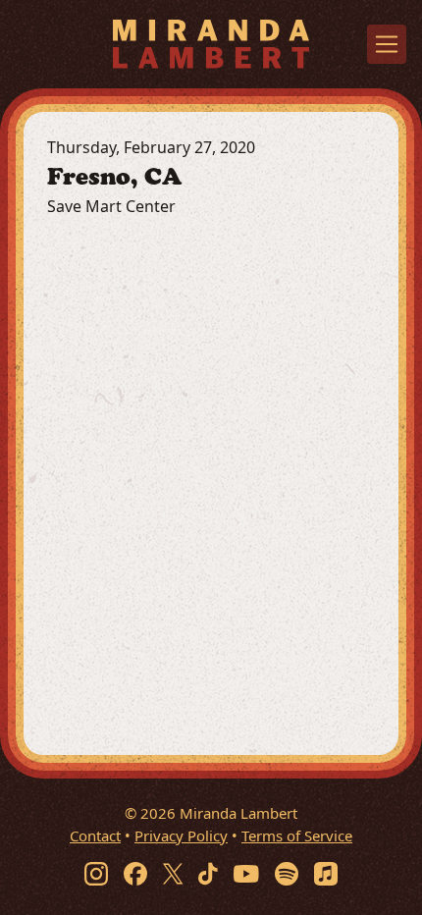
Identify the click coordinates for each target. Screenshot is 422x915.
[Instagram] (96, 873)
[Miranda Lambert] (211, 44)
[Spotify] (286, 873)
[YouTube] (246, 873)
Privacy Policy (181, 835)
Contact (95, 835)
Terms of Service (296, 835)
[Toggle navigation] (386, 44)
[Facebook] (135, 873)
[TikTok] (208, 873)
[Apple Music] (326, 873)
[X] (173, 873)
